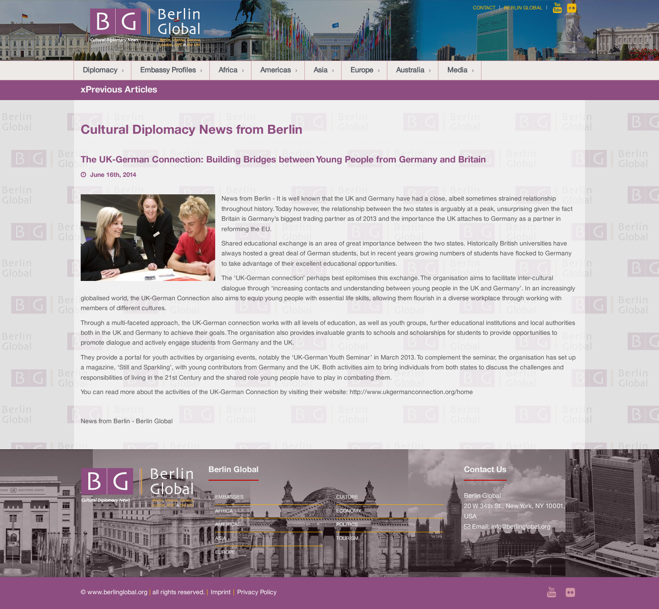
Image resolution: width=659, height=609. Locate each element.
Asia (321, 70)
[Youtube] (558, 8)
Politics (347, 524)
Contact (484, 8)
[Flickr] (571, 8)
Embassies (229, 497)
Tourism (347, 538)
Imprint (220, 593)
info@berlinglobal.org (521, 527)
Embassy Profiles (168, 70)
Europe (362, 70)
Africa (228, 70)
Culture (347, 497)
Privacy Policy (257, 593)
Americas (275, 70)
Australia (410, 70)
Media (457, 70)
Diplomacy (100, 70)
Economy (348, 511)
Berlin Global (523, 8)
